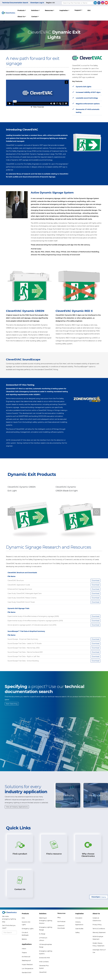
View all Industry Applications (17, 807)
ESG (89, 10)
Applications (27, 944)
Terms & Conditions (99, 928)
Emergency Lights (27, 928)
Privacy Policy (97, 924)
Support (78, 10)
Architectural (26, 956)
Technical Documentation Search (15, 3)
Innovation (78, 918)
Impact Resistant (27, 964)
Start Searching (12, 704)
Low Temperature (27, 968)
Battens (24, 939)
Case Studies (79, 928)
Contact (34, 16)
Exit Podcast (61, 921)
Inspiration (63, 10)
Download (95, 580)
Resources (49, 10)
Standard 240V (26, 972)
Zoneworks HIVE (44, 957)
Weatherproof (26, 960)
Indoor (24, 948)
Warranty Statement (99, 932)
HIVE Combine (44, 961)
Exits (23, 918)
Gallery (77, 932)
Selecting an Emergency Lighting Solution (45, 920)
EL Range (42, 934)
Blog (58, 917)
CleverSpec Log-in (37, 3)
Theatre (24, 952)
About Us (21, 16)
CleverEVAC (43, 972)
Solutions (35, 10)
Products (21, 10)
